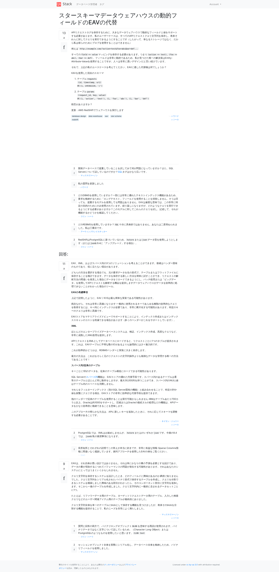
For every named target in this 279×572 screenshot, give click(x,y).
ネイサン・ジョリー (170, 421)
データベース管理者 (86, 4)
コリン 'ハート (87, 440)
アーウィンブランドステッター (94, 232)
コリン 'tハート (87, 216)
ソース (175, 120)
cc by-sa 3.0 (192, 565)
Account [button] (214, 4)
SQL (120, 171)
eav (106, 116)
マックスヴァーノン (89, 175)
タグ (102, 4)
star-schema (116, 116)
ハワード (175, 116)
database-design (79, 116)
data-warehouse (95, 116)
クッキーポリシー (111, 565)
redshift (75, 120)
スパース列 (92, 376)
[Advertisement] (125, 141)
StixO (83, 455)
